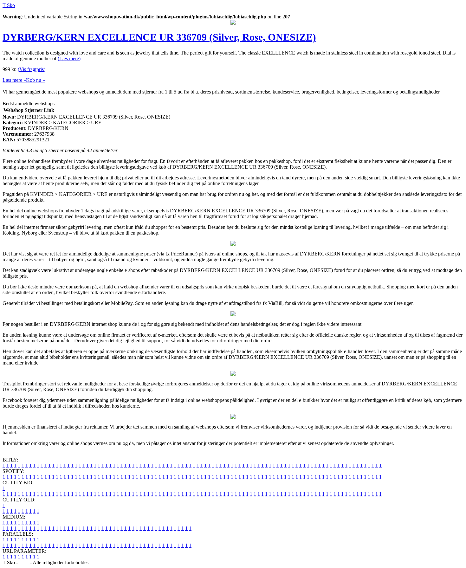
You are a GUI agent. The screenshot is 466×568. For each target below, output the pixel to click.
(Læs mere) (69, 58)
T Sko (9, 5)
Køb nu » (35, 80)
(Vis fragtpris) (31, 69)
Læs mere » (14, 80)
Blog (24, 562)
